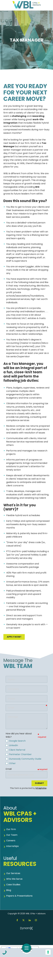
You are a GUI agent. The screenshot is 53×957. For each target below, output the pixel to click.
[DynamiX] (26, 928)
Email (9, 769)
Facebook (17, 920)
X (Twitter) (23, 920)
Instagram (36, 920)
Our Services (13, 873)
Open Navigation (26, 948)
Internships (12, 846)
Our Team (11, 835)
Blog (8, 890)
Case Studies (13, 884)
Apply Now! (14, 636)
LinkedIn (30, 920)
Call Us (4, 952)
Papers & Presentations (19, 895)
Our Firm (11, 829)
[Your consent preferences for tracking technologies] (48, 952)
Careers (10, 840)
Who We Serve (14, 879)
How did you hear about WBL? (19, 735)
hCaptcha (40, 788)
